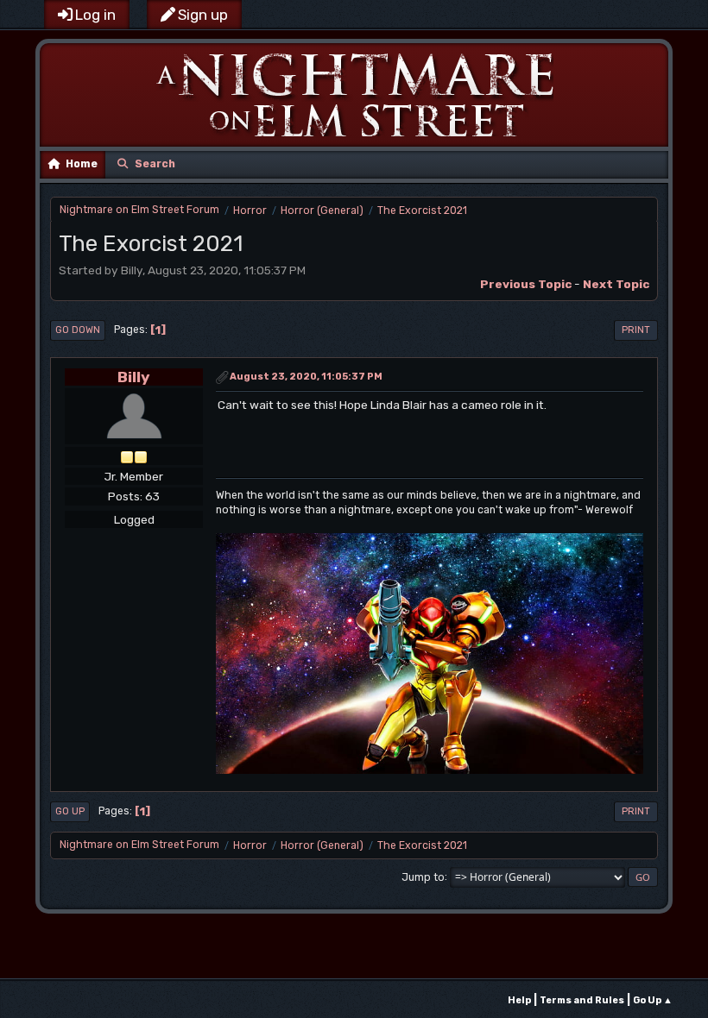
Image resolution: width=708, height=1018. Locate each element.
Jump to (423, 876)
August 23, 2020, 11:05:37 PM (306, 376)
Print (636, 330)
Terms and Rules (582, 1000)
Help (519, 1000)
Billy (133, 377)
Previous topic (526, 284)
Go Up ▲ (653, 1000)
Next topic (616, 284)
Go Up (70, 811)
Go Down (77, 330)
